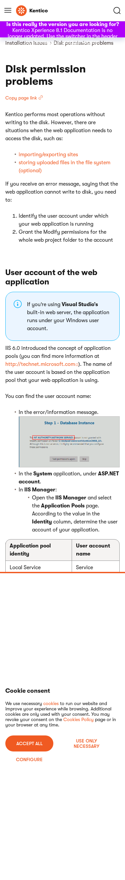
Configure (29, 759)
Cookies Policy (78, 719)
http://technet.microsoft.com (40, 364)
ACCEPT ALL (29, 743)
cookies (51, 703)
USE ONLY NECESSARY (86, 743)
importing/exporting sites (48, 155)
